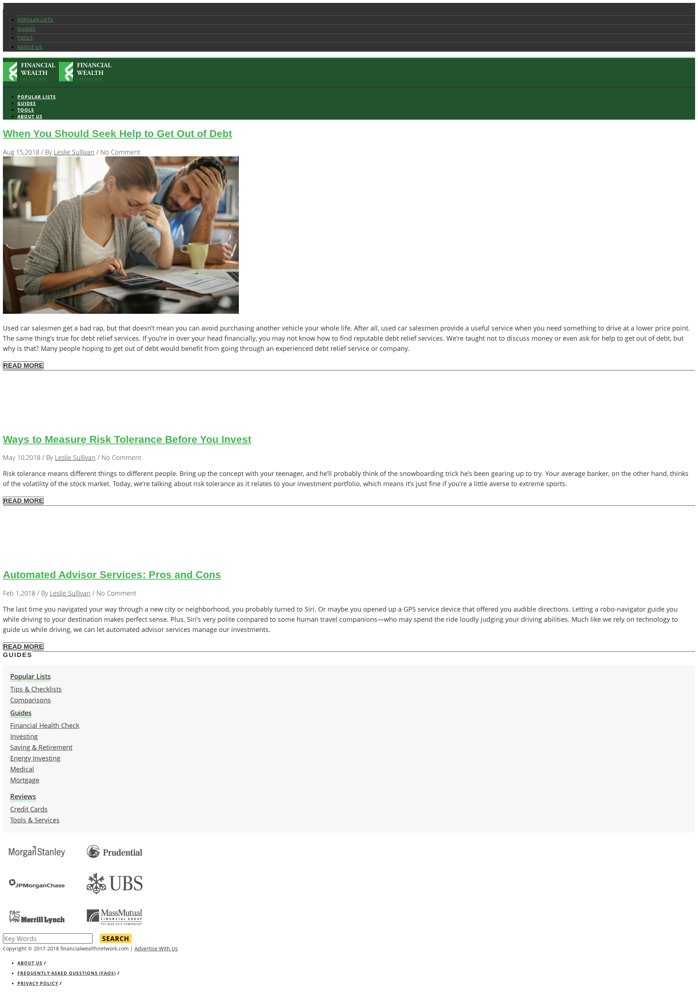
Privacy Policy (37, 983)
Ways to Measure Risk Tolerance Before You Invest (127, 439)
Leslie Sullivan (74, 152)
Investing (24, 736)
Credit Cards (29, 809)
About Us (29, 47)
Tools (25, 38)
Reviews (23, 796)
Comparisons (30, 700)
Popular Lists (35, 20)
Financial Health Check (44, 725)
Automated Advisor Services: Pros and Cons (112, 574)
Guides (26, 29)
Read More (23, 365)
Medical (22, 769)
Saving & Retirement (41, 747)
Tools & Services (35, 820)
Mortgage (24, 780)
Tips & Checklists (36, 689)
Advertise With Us (156, 948)
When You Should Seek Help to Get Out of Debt (117, 133)
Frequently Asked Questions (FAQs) (66, 973)
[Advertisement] (221, 399)
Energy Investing (35, 758)
